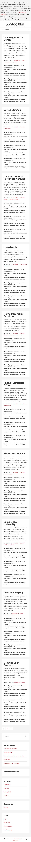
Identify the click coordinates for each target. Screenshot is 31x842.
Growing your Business (11, 664)
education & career (8, 199)
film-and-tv (9, 335)
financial (6, 474)
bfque (5, 335)
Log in (5, 819)
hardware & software (9, 615)
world (20, 335)
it (14, 615)
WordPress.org (8, 830)
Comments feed (8, 826)
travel (15, 62)
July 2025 (6, 795)
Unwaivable (10, 247)
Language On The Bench (13, 38)
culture (5, 128)
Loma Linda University (10, 523)
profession (15, 199)
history (9, 128)
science (8, 266)
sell (11, 266)
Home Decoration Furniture (13, 315)
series (17, 335)
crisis (5, 266)
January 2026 (7, 792)
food (12, 544)
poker (14, 335)
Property (10, 474)
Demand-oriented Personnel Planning (14, 177)
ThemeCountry (17, 839)
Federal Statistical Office (14, 384)
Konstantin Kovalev (14, 453)
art (26, 264)
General (23, 60)
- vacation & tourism (8, 62)
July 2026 (6, 788)
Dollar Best (15, 23)
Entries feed (7, 822)
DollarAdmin (17, 60)
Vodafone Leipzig (13, 592)
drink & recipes (7, 544)
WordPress (15, 840)
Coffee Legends (12, 109)
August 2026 (7, 784)
